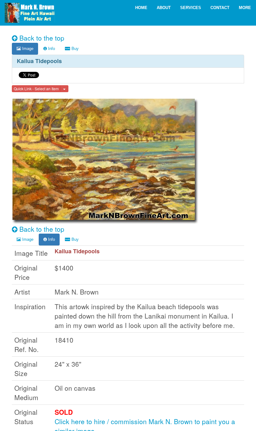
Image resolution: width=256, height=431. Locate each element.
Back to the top (40, 37)
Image (27, 48)
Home (141, 7)
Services (190, 7)
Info (51, 48)
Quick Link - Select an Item (36, 88)
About (164, 7)
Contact (219, 7)
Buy (74, 48)
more (245, 7)
